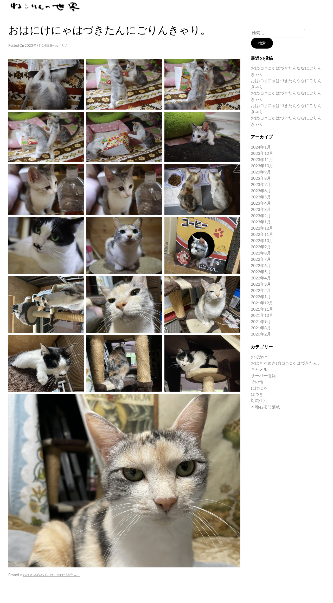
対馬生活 (259, 401)
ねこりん (61, 46)
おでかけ (259, 357)
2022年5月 (261, 272)
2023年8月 (261, 178)
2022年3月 (261, 284)
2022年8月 (261, 253)
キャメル (259, 369)
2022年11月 (262, 234)
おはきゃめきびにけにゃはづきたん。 (51, 575)
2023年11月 (262, 160)
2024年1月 (261, 147)
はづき (257, 394)
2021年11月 (262, 309)
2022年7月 (261, 259)
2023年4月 (261, 203)
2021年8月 (261, 328)
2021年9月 (261, 322)
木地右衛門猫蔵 (265, 407)
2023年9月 (261, 172)
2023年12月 (262, 153)
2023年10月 (262, 166)
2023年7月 (261, 185)
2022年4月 (261, 278)
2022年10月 (262, 241)
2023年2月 (261, 216)
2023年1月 (261, 222)
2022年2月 (261, 291)
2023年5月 (261, 197)
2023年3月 (261, 209)
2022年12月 (262, 228)
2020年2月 (261, 334)
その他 (257, 382)
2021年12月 (262, 303)
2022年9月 (261, 247)
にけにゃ (259, 388)
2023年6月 (261, 191)
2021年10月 (262, 315)
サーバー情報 (263, 376)
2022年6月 (261, 266)
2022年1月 (261, 297)
